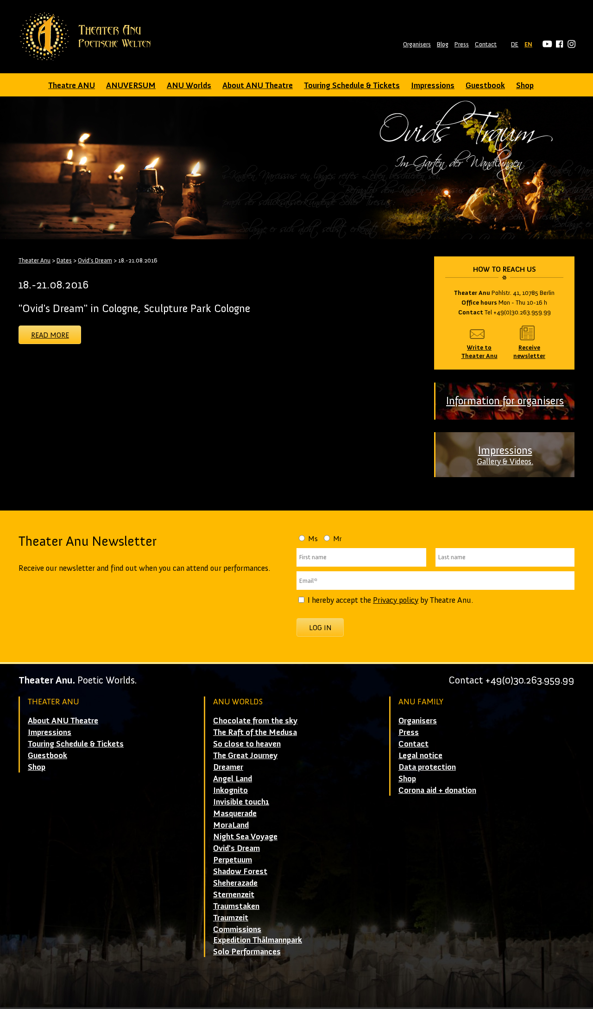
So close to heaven (247, 744)
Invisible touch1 (241, 802)
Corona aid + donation (437, 790)
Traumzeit (230, 918)
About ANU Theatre (257, 85)
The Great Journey (245, 755)
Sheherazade (235, 883)
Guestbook (485, 85)
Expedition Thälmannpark (257, 940)
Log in (320, 627)
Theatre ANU (71, 85)
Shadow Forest (240, 871)
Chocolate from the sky (255, 720)
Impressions (432, 85)
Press (461, 44)
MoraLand (231, 825)
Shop (525, 85)
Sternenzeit (233, 894)
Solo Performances (247, 951)
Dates (64, 260)
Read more (50, 335)
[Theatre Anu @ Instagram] (570, 44)
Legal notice (420, 755)
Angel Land (232, 778)
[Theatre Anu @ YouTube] (546, 44)
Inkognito (230, 790)
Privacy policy (395, 600)
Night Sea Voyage (245, 836)
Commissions (237, 929)
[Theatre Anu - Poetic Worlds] (88, 36)
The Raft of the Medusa (255, 732)
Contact (486, 44)
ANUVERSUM (131, 85)
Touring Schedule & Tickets (352, 85)
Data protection (427, 767)
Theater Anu (34, 260)
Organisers (417, 44)
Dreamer (228, 767)
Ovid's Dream (95, 260)
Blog (442, 44)
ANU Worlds (189, 85)
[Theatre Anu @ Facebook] (558, 44)
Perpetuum (232, 860)
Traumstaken (236, 906)
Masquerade (235, 813)
